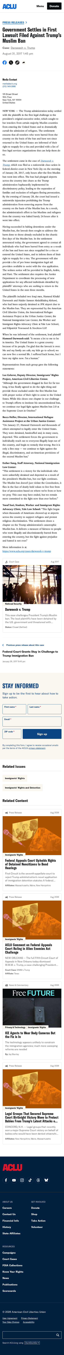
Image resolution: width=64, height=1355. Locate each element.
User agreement (9, 1318)
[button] (17, 63)
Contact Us (9, 1214)
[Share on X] (11, 63)
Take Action (38, 1220)
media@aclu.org (9, 83)
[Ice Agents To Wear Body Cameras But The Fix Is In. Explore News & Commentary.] (32, 1021)
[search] (58, 1335)
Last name (34, 707)
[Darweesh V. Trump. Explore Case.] (32, 595)
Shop (34, 1214)
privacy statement (37, 748)
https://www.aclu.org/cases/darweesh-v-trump (26, 551)
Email (7, 719)
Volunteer (37, 1226)
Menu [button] (40, 6)
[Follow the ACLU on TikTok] (30, 1180)
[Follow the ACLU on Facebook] (5, 1180)
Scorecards (9, 1290)
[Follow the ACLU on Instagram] (22, 1180)
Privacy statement (29, 1318)
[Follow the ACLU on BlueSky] (46, 1180)
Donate (54, 6)
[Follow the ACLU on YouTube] (14, 1180)
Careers (7, 1207)
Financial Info (10, 1220)
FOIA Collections (12, 1265)
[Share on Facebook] (4, 63)
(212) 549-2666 (9, 86)
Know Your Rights (12, 1271)
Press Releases (13, 22)
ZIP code (8, 731)
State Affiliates (11, 1233)
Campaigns (9, 1252)
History (6, 1226)
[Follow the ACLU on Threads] (38, 1180)
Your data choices (10, 1322)
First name (9, 707)
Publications (9, 1284)
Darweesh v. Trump (23, 47)
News (5, 1277)
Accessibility (28, 1322)
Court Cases (9, 1258)
